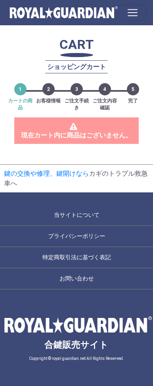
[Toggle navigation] (132, 12)
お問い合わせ (77, 278)
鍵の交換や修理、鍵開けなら (46, 173)
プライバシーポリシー (76, 236)
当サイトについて (77, 215)
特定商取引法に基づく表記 (76, 257)
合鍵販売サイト (76, 345)
